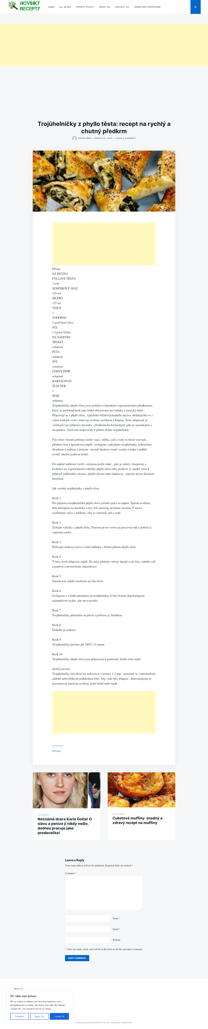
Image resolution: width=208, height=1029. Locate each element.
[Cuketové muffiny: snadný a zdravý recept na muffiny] (141, 789)
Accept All (59, 1016)
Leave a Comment (126, 138)
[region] (39, 1007)
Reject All (39, 1016)
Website (116, 939)
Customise (19, 1016)
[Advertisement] (91, 45)
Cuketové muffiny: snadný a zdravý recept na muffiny (137, 820)
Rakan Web (84, 138)
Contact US (122, 7)
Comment (70, 873)
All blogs (65, 7)
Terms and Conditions (147, 7)
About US (104, 7)
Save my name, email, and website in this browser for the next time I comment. (105, 949)
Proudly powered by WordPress (88, 1022)
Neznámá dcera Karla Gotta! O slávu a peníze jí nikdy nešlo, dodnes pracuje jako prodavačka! (65, 826)
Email (116, 929)
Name (116, 918)
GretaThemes (126, 1022)
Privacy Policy (85, 7)
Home (51, 7)
